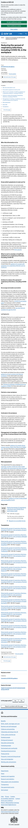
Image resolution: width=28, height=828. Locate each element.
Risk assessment (6, 102)
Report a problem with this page (14, 706)
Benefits (3, 721)
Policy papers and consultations (10, 782)
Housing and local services (8, 751)
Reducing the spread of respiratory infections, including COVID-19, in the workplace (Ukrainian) (13, 640)
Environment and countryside (9, 748)
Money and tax (5, 754)
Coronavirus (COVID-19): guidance (9, 678)
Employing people (6, 745)
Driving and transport (7, 740)
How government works (7, 787)
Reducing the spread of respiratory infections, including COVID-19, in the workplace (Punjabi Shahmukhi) (13, 607)
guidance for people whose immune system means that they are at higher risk (13, 447)
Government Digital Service (8, 804)
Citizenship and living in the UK (9, 732)
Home (2, 37)
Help (2, 796)
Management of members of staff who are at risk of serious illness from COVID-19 (14, 99)
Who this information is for (9, 87)
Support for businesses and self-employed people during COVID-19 (15, 38)
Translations (5, 106)
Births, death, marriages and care (10, 723)
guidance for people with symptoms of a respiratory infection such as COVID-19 (13, 265)
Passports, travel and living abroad (10, 756)
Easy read (5, 104)
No (22, 700)
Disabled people (5, 737)
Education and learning (7, 743)
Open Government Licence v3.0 (10, 811)
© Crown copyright (14, 824)
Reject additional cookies (14, 26)
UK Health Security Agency (7, 66)
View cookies (14, 29)
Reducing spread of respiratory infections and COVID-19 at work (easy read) (16, 509)
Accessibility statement (7, 798)
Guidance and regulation (8, 776)
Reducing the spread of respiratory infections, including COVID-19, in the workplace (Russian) (13, 614)
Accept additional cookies (14, 22)
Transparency (5, 784)
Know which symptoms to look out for (11, 89)
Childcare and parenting (7, 729)
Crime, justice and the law (8, 734)
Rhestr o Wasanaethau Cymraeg (10, 802)
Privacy (7, 796)
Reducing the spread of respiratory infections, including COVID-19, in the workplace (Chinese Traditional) (14, 549)
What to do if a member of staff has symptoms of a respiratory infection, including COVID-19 (14, 92)
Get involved (4, 790)
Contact (17, 798)
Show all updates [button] (19, 653)
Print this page (7, 109)
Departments (4, 771)
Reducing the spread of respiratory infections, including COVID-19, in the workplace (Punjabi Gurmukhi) (13, 601)
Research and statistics (7, 779)
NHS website (18, 249)
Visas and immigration (7, 759)
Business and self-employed (9, 726)
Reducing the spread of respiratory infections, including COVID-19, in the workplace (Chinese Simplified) (14, 543)
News (2, 773)
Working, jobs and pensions (8, 762)
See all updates (12, 74)
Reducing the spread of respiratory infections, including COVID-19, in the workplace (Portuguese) (13, 594)
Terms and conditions (7, 800)
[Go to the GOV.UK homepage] (6, 33)
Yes (16, 700)
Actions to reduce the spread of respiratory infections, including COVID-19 (13, 96)
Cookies (12, 796)
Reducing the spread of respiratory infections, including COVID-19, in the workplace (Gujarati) (13, 568)
